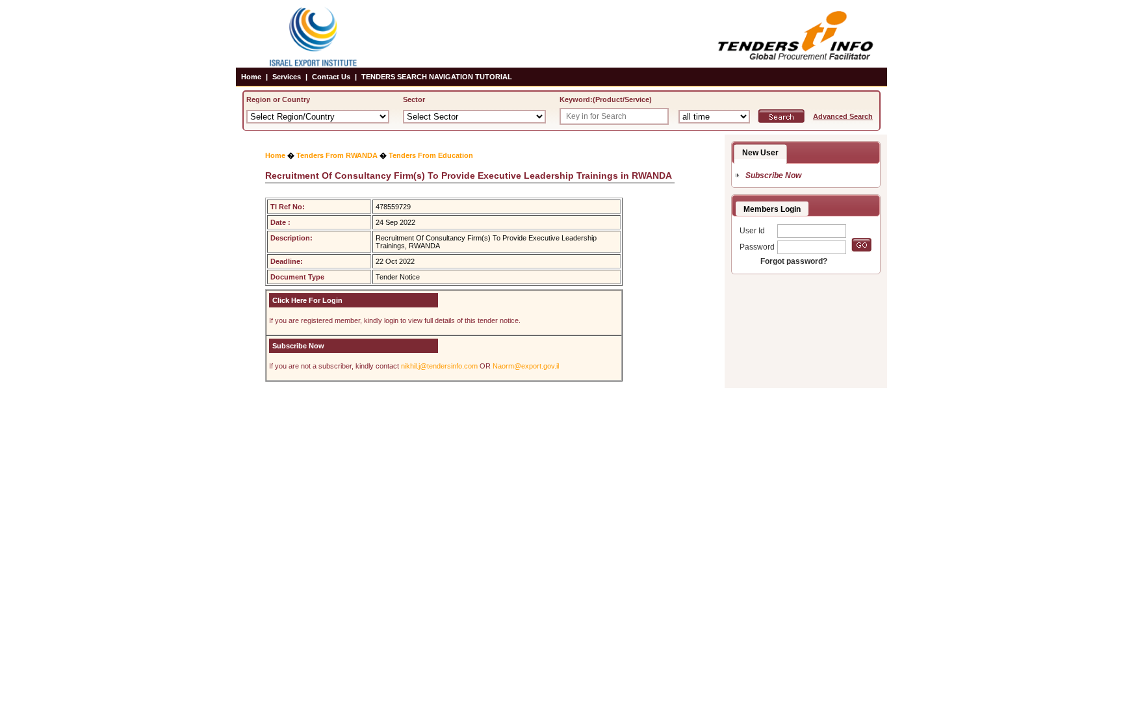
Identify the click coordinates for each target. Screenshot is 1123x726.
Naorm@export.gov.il (526, 366)
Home (251, 77)
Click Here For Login (307, 300)
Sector (414, 99)
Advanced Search (843, 116)
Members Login (772, 209)
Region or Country (278, 99)
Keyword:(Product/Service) (606, 99)
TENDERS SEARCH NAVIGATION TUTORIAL (436, 77)
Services (286, 77)
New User (760, 152)
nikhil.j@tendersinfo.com (439, 366)
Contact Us (331, 77)
